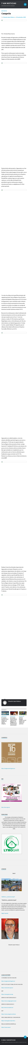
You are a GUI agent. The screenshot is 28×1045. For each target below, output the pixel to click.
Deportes (4, 10)
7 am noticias (8, 3)
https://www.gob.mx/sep (7, 994)
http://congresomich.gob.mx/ (8, 768)
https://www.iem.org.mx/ (7, 987)
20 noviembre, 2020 (21, 17)
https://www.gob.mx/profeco (8, 1020)
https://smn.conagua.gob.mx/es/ (8, 1000)
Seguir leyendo (4, 913)
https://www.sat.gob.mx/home (8, 1014)
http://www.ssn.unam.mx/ (7, 1007)
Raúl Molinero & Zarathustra (18, 1042)
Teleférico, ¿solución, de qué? (8, 896)
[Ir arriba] (25, 1037)
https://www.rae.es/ (6, 1027)
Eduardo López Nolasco (9, 17)
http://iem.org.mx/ (5, 807)
